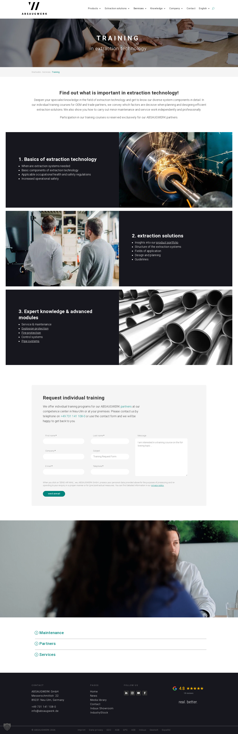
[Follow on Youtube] (138, 693)
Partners (47, 643)
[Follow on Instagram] (132, 693)
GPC (125, 730)
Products (93, 8)
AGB (117, 730)
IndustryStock (99, 712)
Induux (142, 730)
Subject (96, 451)
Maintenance (51, 633)
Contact (191, 8)
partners (126, 406)
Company (174, 8)
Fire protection (31, 332)
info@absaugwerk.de (45, 710)
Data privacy (96, 730)
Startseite (36, 72)
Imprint (81, 730)
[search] (213, 8)
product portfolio (167, 242)
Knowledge (156, 8)
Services (139, 8)
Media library (98, 699)
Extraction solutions (116, 8)
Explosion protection (35, 328)
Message (142, 435)
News (93, 695)
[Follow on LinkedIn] (126, 693)
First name (51, 435)
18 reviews (188, 693)
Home (94, 691)
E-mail (48, 466)
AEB (133, 730)
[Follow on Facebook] (144, 693)
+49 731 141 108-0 (73, 416)
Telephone (98, 466)
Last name (98, 435)
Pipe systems (31, 341)
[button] (7, 727)
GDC (109, 730)
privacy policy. (157, 485)
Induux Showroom (101, 708)
